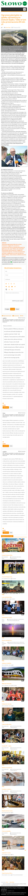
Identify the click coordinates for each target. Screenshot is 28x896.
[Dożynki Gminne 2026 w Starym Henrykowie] (13, 545)
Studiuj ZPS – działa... (7, 746)
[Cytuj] (6, 286)
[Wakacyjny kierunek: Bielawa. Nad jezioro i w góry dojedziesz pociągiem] (13, 673)
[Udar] (14, 283)
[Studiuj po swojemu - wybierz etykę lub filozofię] (13, 779)
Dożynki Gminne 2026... (7, 555)
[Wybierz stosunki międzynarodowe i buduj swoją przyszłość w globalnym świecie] (13, 757)
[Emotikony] (9, 289)
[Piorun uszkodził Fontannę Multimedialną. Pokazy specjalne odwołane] (13, 630)
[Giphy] (6, 289)
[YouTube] (12, 286)
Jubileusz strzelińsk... (7, 663)
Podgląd (7, 309)
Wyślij (12, 309)
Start (7, 882)
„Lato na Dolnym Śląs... (7, 597)
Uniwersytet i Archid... (7, 617)
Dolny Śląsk (12, 882)
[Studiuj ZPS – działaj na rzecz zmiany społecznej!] (13, 735)
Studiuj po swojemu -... (7, 789)
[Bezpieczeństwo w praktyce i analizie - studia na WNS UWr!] (13, 800)
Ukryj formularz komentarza (12, 268)
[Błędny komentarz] (4, 405)
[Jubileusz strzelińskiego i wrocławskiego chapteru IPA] (13, 653)
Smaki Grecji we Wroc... (7, 873)
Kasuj (17, 309)
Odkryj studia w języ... (7, 724)
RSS (22, 315)
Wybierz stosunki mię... (7, 767)
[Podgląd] (12, 289)
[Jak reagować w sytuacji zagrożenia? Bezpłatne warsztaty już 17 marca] (13, 842)
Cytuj (11, 407)
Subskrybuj (16, 315)
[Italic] (8, 283)
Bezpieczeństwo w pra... (7, 810)
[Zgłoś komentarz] (3, 403)
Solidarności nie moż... (7, 704)
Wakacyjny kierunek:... (7, 683)
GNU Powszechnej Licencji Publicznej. (15, 894)
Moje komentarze (7, 315)
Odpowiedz (5, 407)
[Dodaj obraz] (9, 286)
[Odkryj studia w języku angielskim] (13, 714)
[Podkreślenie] (11, 283)
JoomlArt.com (11, 890)
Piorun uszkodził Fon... (7, 640)
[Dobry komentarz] (3, 405)
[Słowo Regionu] (14, 3)
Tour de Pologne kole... (7, 576)
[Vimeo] (15, 286)
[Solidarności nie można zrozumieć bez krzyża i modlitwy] (13, 693)
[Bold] (6, 283)
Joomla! (3, 892)
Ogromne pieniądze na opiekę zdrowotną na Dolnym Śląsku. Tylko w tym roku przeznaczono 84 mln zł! (13, 19)
